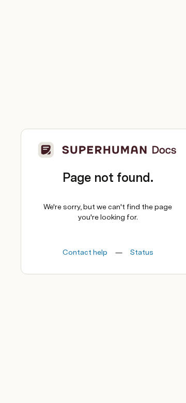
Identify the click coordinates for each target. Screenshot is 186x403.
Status (141, 252)
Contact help (85, 252)
